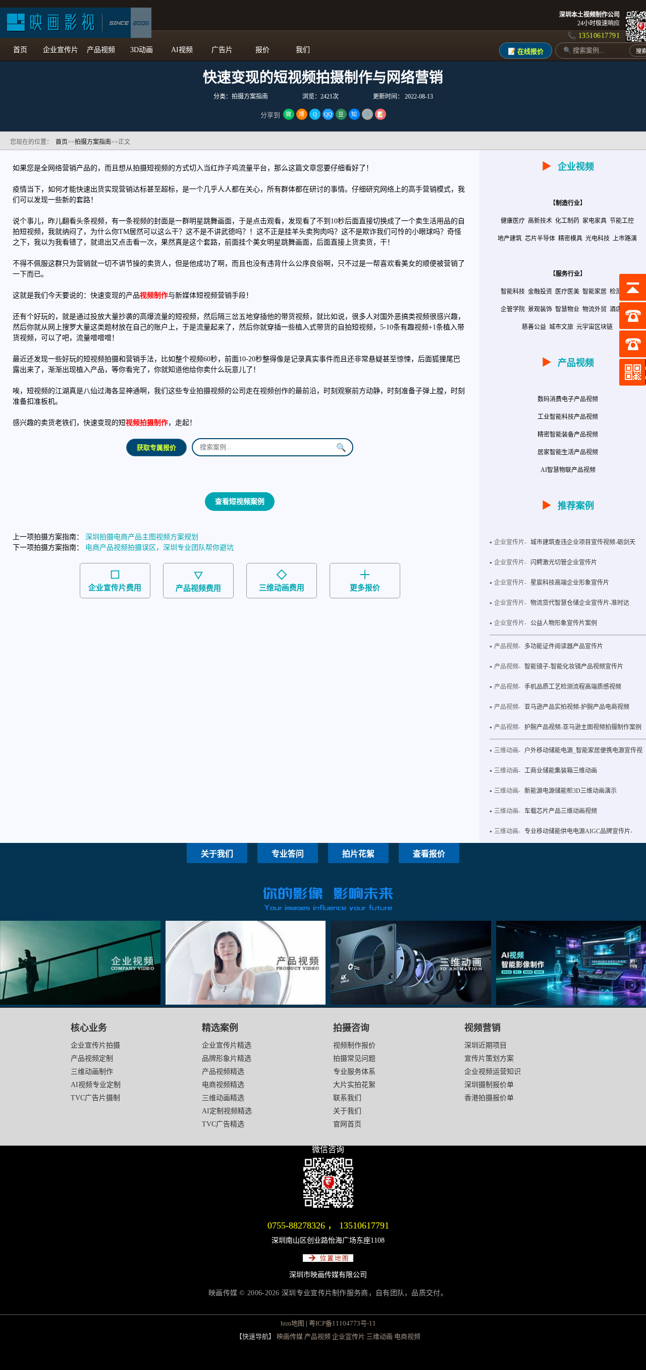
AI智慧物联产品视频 (568, 470)
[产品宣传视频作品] (246, 1002)
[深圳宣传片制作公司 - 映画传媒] (75, 23)
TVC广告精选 (223, 1124)
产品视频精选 (223, 1071)
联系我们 (347, 1098)
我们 (303, 50)
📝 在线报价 (526, 51)
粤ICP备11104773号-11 (342, 1323)
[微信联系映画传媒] (328, 1205)
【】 (568, 203)
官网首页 (347, 1124)
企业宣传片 (60, 50)
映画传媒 (290, 1336)
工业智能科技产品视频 (567, 416)
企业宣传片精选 (226, 1045)
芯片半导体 (541, 238)
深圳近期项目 (485, 1045)
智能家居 (595, 291)
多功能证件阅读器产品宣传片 (563, 646)
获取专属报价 (156, 447)
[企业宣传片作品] (80, 1002)
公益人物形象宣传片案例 (563, 623)
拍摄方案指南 (93, 142)
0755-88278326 (296, 1225)
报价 (262, 50)
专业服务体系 (354, 1071)
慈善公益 (535, 326)
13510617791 (364, 1225)
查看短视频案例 (239, 501)
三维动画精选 (223, 1098)
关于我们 (217, 853)
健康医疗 (513, 220)
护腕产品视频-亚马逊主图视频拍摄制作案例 (582, 727)
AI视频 (182, 50)
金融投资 (541, 291)
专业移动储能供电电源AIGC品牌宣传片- (578, 831)
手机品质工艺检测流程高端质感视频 (572, 686)
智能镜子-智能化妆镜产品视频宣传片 (573, 666)
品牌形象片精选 (226, 1058)
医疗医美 (568, 291)
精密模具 (571, 238)
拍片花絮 (358, 853)
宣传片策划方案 (489, 1058)
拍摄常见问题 (354, 1058)
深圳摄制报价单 (489, 1085)
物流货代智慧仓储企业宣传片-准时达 (579, 602)
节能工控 (622, 220)
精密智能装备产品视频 (567, 434)
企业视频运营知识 (492, 1071)
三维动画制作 (92, 1071)
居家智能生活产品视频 (567, 452)
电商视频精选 (223, 1085)
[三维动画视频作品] (411, 1002)
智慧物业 (568, 309)
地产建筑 (510, 238)
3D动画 (141, 50)
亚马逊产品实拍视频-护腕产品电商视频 (576, 707)
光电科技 (598, 238)
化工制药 (568, 220)
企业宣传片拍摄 (95, 1045)
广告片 (222, 50)
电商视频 (407, 1336)
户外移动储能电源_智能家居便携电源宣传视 (583, 750)
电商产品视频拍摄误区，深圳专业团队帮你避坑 (159, 547)
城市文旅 (562, 326)
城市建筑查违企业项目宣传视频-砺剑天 (582, 542)
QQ (328, 114)
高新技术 (541, 220)
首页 (20, 50)
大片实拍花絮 (354, 1085)
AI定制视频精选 (227, 1111)
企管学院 (513, 309)
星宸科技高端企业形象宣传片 (569, 582)
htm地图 (292, 1323)
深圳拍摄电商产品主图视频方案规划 (141, 537)
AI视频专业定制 (96, 1085)
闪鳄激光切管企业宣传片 (563, 562)
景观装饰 (541, 309)
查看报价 (429, 853)
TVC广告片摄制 (95, 1098)
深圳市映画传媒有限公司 (328, 1275)
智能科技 (513, 291)
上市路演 (625, 238)
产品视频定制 (92, 1058)
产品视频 (101, 50)
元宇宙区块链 (595, 326)
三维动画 (379, 1336)
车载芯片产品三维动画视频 (560, 811)
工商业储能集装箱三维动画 (560, 770)
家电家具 (595, 220)
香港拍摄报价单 (489, 1098)
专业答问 (288, 853)
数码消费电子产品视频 (567, 399)
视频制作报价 (354, 1045)
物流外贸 (595, 309)
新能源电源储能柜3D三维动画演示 (570, 790)
